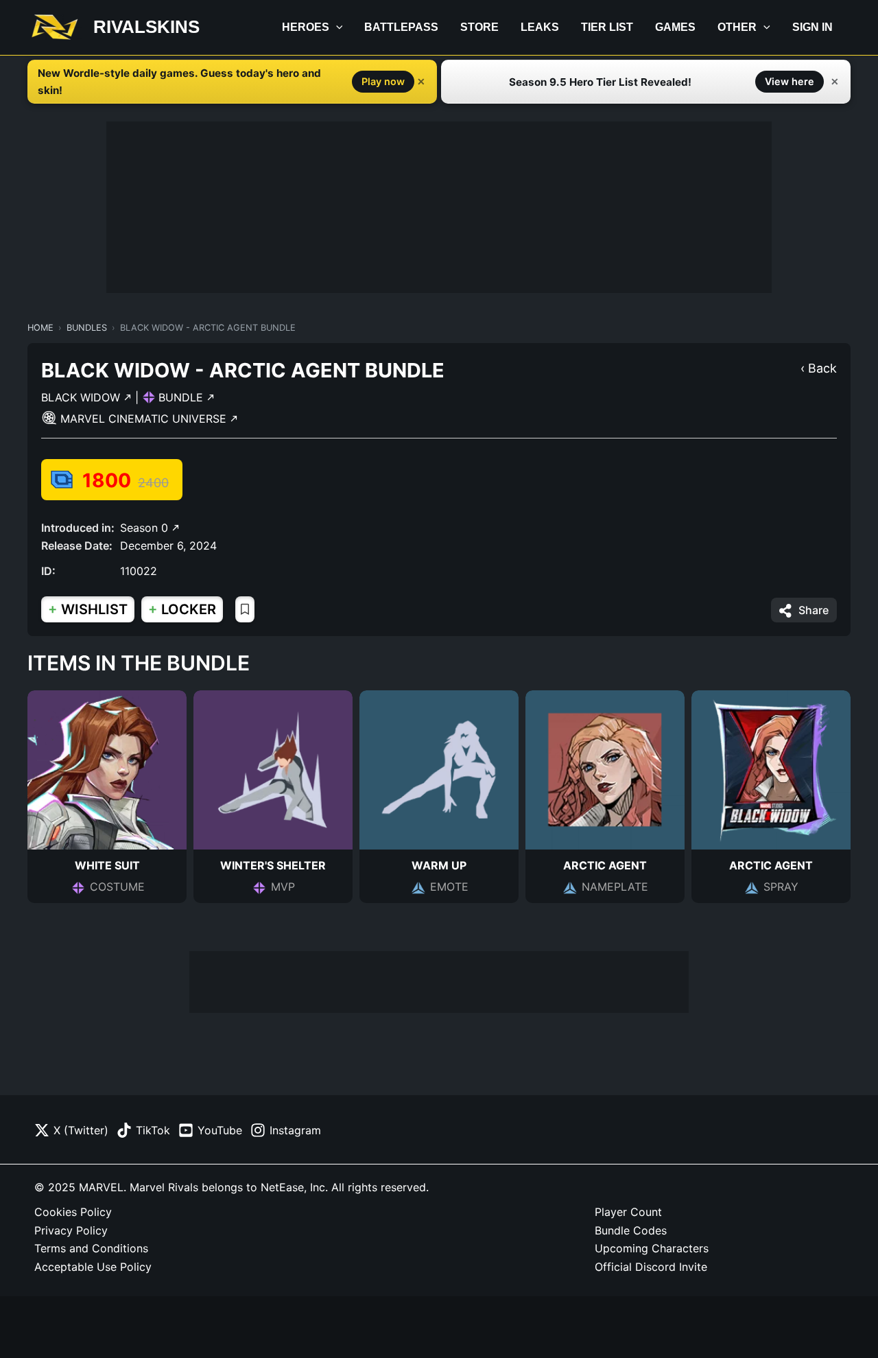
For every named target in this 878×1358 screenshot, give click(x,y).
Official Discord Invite (651, 1267)
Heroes (305, 27)
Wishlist (88, 609)
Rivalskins (146, 26)
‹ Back (818, 368)
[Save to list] (244, 609)
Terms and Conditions (91, 1248)
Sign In (812, 27)
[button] (336, 27)
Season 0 (145, 528)
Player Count (628, 1212)
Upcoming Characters (652, 1248)
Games (675, 27)
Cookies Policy (73, 1212)
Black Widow (82, 397)
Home (40, 328)
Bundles (87, 328)
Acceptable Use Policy (93, 1267)
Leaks (540, 27)
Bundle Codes (631, 1230)
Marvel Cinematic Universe (145, 418)
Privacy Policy (71, 1230)
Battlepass (401, 27)
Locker (182, 609)
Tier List (607, 27)
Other (737, 27)
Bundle (182, 397)
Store (479, 27)
